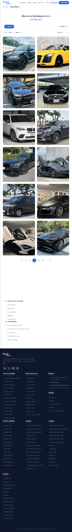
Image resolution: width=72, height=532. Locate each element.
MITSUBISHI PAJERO (33, 462)
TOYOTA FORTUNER (10, 398)
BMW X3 (52, 455)
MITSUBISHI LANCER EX (34, 449)
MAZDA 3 (6, 495)
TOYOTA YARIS (8, 411)
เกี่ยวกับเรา (41, 2)
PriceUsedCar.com (25, 529)
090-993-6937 (55, 382)
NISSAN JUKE (31, 435)
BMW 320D (52, 449)
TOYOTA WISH (8, 415)
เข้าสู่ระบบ (54, 2)
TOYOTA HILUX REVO (10, 401)
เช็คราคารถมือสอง (13, 340)
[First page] (21, 260)
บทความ (35, 2)
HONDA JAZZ (8, 442)
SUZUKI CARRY (31, 442)
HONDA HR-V (8, 439)
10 (38, 260)
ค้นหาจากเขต (30, 411)
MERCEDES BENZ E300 (56, 439)
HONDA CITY (8, 426)
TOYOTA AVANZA (9, 388)
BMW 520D (52, 452)
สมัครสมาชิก (64, 2)
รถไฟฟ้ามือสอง (12, 305)
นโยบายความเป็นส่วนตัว (56, 411)
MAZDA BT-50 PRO (9, 485)
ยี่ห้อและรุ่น (30, 398)
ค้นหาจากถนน (31, 408)
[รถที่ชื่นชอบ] (47, 2)
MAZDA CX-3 (7, 478)
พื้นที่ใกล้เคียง (30, 405)
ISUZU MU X (7, 452)
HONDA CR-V (8, 432)
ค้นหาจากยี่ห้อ (30, 395)
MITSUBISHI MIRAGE (33, 459)
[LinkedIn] (13, 368)
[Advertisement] (36, 281)
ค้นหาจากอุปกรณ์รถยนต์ (33, 415)
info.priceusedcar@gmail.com (60, 385)
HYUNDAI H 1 (31, 469)
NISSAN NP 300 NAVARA (34, 432)
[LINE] (17, 368)
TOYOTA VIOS (8, 408)
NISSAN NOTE (8, 505)
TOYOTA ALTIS (8, 381)
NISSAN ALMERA (9, 508)
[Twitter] (9, 368)
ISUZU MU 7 (7, 449)
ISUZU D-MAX (8, 445)
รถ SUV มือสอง (12, 319)
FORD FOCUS (8, 459)
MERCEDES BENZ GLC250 (57, 442)
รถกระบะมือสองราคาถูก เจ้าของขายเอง (18, 329)
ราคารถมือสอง (12, 332)
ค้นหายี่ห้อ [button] (22, 2)
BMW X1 (52, 445)
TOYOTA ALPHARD (9, 385)
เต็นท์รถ (29, 2)
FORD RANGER (8, 465)
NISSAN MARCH (9, 512)
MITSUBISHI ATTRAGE (33, 452)
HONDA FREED (8, 435)
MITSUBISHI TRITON (33, 455)
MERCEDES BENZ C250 (56, 435)
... (46, 260)
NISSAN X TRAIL (9, 518)
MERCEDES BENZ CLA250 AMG (58, 429)
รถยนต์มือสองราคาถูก (14, 336)
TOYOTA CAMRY (9, 391)
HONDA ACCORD (9, 418)
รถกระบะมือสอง (12, 312)
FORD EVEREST (8, 455)
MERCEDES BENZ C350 (56, 432)
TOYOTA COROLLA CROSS (12, 378)
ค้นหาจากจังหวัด (31, 401)
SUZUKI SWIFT (53, 465)
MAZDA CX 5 (7, 482)
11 (43, 260)
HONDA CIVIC (8, 429)
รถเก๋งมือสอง (11, 308)
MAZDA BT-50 (8, 488)
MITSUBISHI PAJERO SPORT (35, 465)
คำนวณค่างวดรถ (54, 404)
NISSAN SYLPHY (9, 498)
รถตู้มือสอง (11, 315)
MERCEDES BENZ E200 (56, 426)
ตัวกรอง (10, 26)
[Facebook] (4, 368)
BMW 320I (52, 459)
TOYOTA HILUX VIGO (10, 405)
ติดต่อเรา (52, 401)
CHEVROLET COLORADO (34, 426)
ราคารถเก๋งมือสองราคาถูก (15, 325)
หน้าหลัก (5, 7)
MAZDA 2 (6, 492)
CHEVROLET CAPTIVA (33, 429)
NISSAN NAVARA (9, 502)
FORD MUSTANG (9, 462)
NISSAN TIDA (8, 515)
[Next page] (50, 260)
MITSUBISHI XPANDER (33, 445)
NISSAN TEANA (31, 439)
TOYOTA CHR (8, 395)
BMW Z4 (52, 462)
